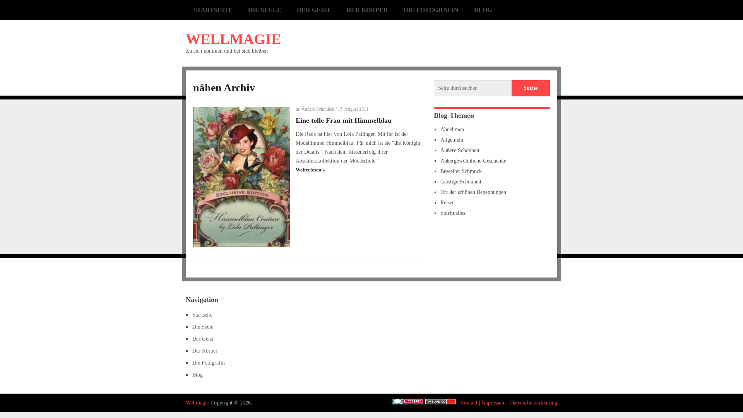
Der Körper (367, 10)
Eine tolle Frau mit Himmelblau (344, 120)
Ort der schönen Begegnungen (473, 192)
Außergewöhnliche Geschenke (473, 161)
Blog (483, 10)
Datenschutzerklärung (533, 403)
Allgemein (451, 140)
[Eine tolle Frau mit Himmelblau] (241, 177)
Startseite (213, 10)
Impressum (494, 403)
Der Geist (314, 10)
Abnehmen (452, 129)
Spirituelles (452, 213)
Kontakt (469, 403)
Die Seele (264, 10)
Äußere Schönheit (317, 109)
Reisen (447, 203)
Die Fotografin (431, 10)
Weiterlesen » (310, 170)
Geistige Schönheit (460, 182)
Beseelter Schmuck (461, 171)
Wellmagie (233, 39)
